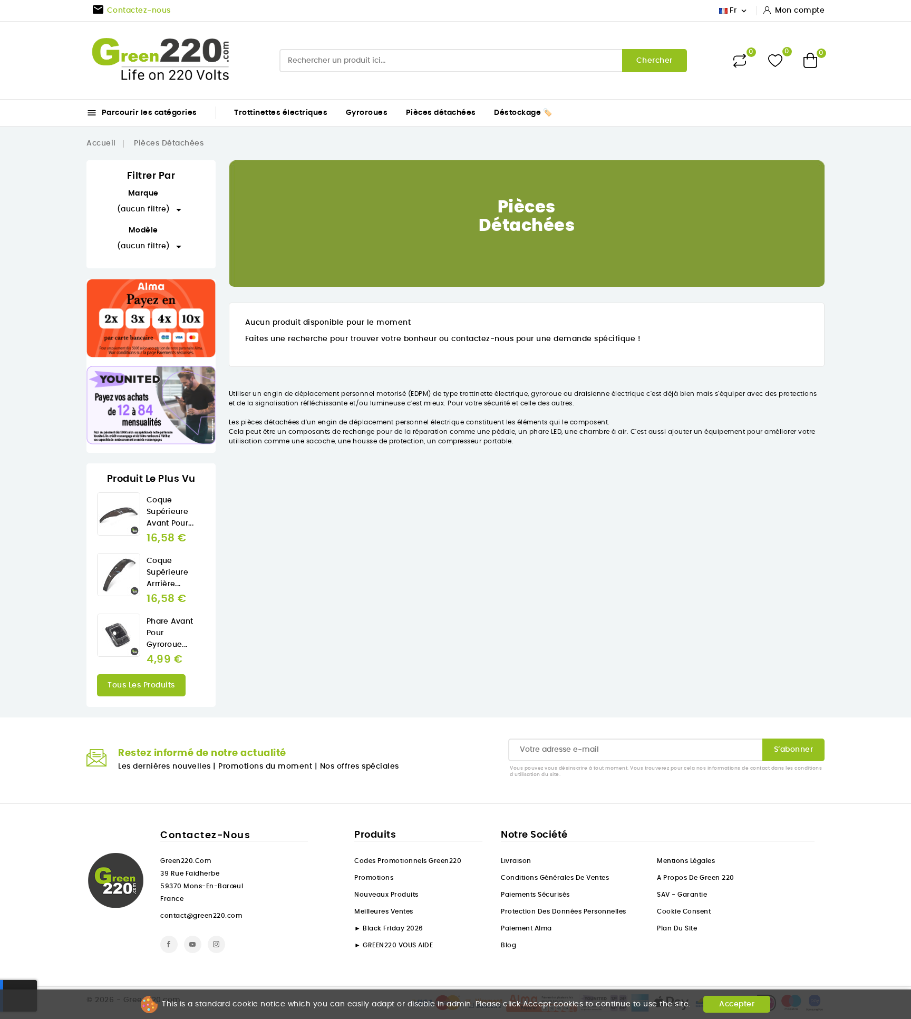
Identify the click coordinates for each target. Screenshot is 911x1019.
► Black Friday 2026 (388, 928)
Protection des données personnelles (563, 911)
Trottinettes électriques (280, 113)
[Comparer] (739, 60)
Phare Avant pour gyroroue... (170, 633)
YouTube (192, 944)
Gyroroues (367, 113)
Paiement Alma (526, 928)
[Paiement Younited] (151, 405)
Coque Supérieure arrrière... (167, 572)
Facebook (169, 944)
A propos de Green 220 (695, 878)
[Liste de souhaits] (775, 60)
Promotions (373, 878)
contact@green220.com (201, 916)
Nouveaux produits (386, 894)
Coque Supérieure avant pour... (170, 512)
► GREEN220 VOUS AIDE (393, 945)
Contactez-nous (205, 835)
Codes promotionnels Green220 (407, 861)
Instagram (216, 944)
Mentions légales (686, 861)
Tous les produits (141, 685)
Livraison (516, 861)
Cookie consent (684, 911)
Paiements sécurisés (535, 894)
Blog (508, 945)
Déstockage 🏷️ (523, 113)
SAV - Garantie (682, 894)
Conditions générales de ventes (555, 878)
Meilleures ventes (383, 911)
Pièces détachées (441, 113)
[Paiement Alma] (151, 318)
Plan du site (677, 928)
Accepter (736, 1004)
